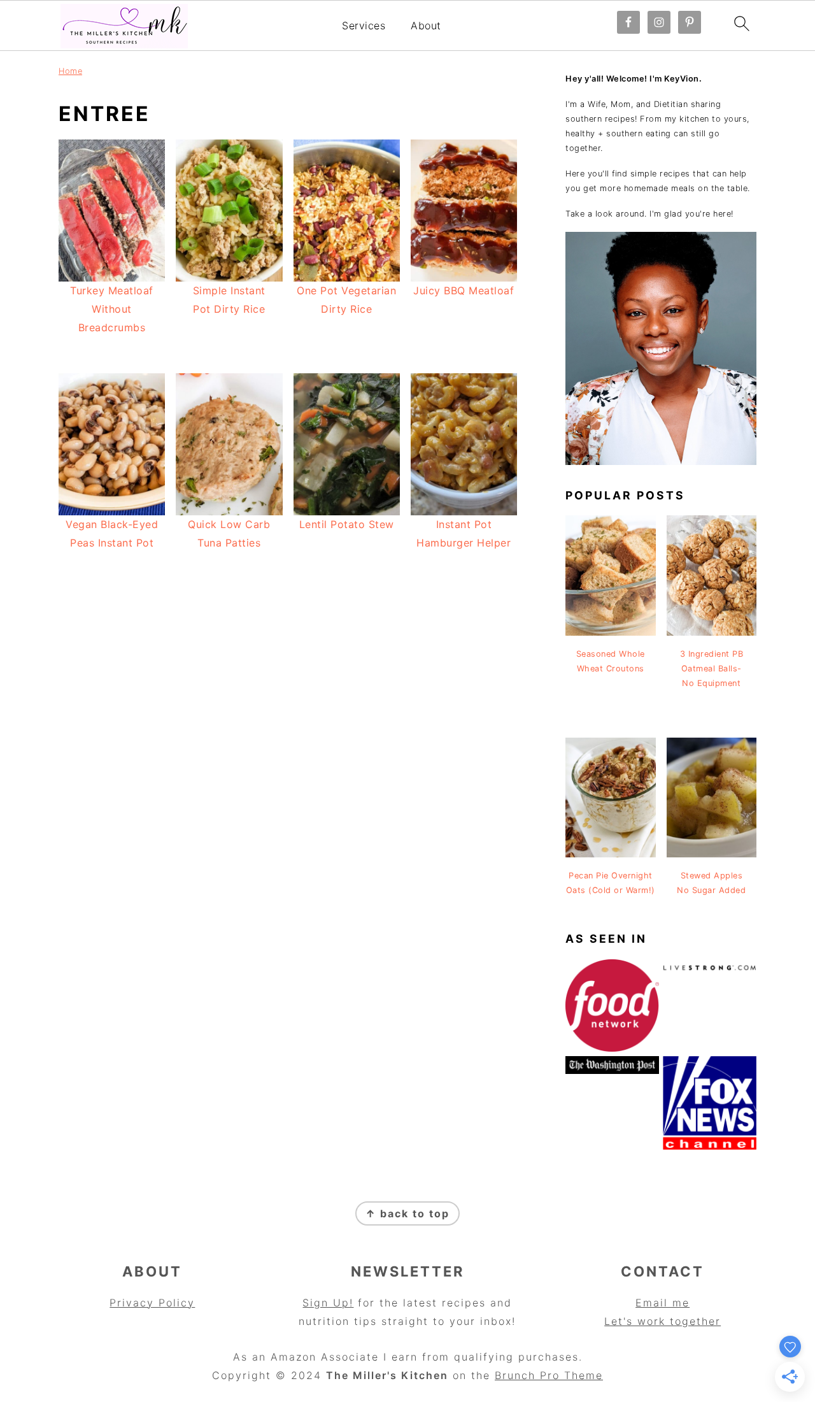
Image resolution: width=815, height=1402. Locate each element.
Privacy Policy (152, 1302)
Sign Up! (327, 1302)
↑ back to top (407, 1213)
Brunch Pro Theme (549, 1375)
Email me (662, 1302)
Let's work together (662, 1321)
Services (363, 26)
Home (70, 71)
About (426, 26)
